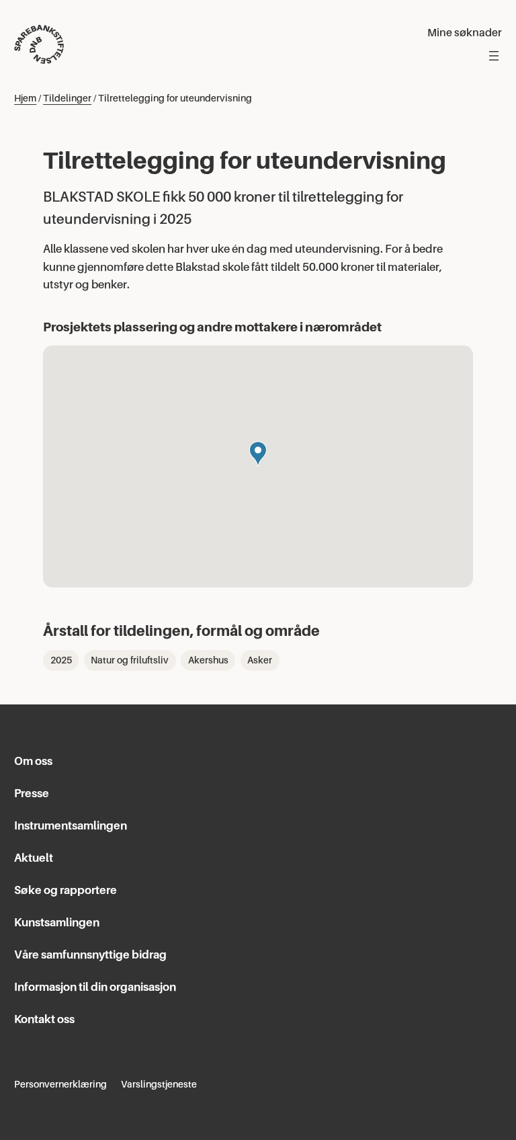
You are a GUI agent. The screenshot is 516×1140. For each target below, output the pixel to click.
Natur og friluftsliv (130, 660)
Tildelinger (67, 98)
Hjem (25, 98)
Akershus (208, 660)
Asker (259, 660)
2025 (61, 660)
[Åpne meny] (494, 56)
